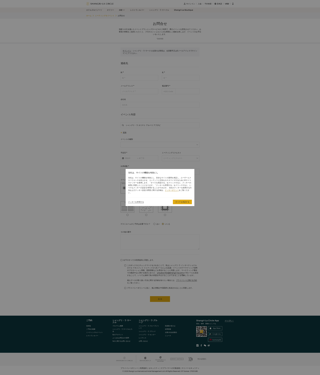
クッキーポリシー (172, 190)
